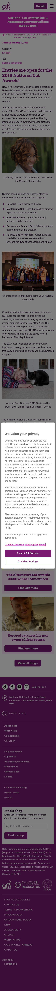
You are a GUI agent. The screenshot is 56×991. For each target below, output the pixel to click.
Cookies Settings (28, 561)
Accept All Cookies (28, 553)
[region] (28, 495)
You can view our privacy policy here (25, 544)
